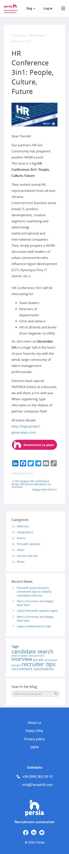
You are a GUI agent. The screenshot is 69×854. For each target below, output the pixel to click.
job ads (38, 660)
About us (34, 723)
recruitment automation (33, 668)
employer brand (36, 655)
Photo (20, 561)
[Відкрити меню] (63, 8)
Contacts (34, 767)
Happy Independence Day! (34, 626)
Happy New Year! (43, 489)
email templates (19, 655)
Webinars (23, 526)
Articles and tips (27, 556)
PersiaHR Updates (28, 544)
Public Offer (35, 731)
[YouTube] (42, 832)
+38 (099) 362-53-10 (37, 777)
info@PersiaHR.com (37, 785)
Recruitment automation (11, 11)
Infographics (25, 532)
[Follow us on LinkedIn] (33, 832)
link (36, 393)
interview (22, 659)
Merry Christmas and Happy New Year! (35, 603)
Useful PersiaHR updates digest (37, 610)
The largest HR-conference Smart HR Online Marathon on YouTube (31, 484)
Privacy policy (34, 739)
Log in (48, 8)
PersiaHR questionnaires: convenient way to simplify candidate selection (34, 591)
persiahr (16, 665)
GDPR (34, 747)
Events (29, 473)
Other (21, 550)
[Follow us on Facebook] (25, 832)
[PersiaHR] (10, 7)
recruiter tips (39, 664)
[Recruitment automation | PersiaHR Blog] (34, 810)
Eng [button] (29, 8)
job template (50, 660)
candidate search (32, 651)
